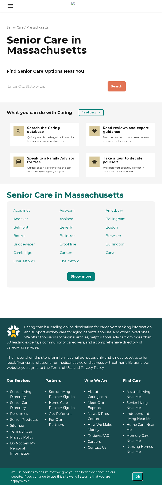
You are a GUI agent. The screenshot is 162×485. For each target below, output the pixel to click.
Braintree (68, 236)
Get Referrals (60, 414)
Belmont (21, 227)
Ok (137, 476)
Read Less (89, 112)
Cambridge (23, 253)
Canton (66, 253)
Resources (19, 414)
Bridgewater (24, 244)
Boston (112, 227)
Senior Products (24, 420)
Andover (21, 219)
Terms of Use (62, 368)
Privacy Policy (92, 368)
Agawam (67, 210)
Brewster (113, 236)
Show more (81, 276)
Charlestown (24, 261)
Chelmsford (70, 261)
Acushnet (22, 210)
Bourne (20, 236)
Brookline (68, 244)
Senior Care (15, 27)
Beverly (66, 227)
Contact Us (97, 447)
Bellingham (115, 219)
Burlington (115, 244)
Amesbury (114, 210)
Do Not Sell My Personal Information (22, 448)
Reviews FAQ (98, 436)
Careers (94, 442)
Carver (111, 253)
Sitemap (17, 426)
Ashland (66, 219)
